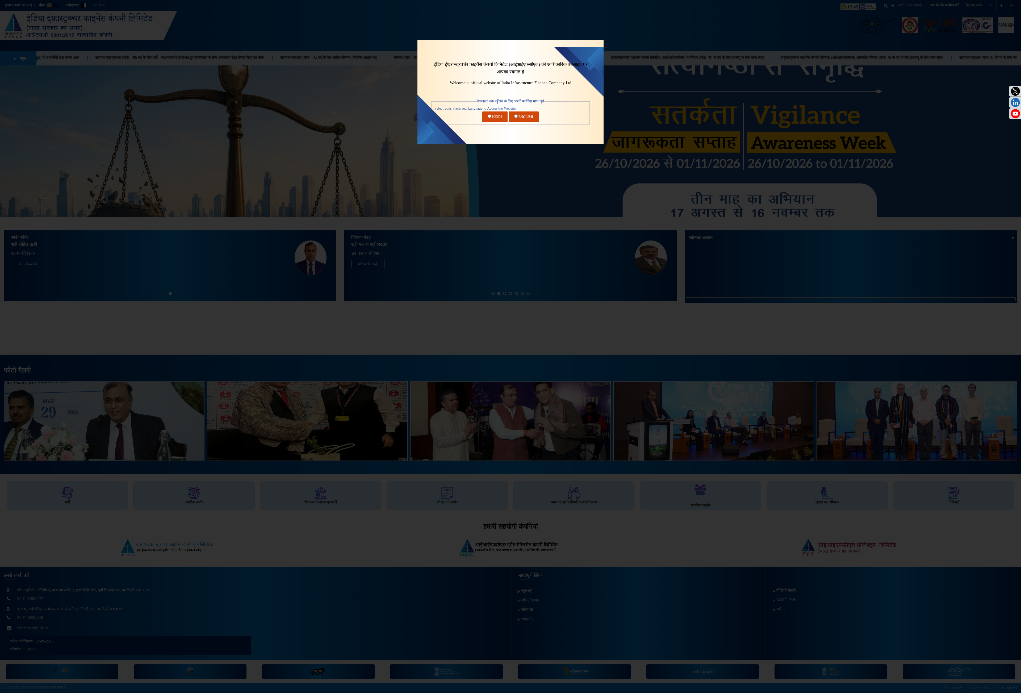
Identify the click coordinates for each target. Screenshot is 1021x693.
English (525, 117)
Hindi (496, 117)
